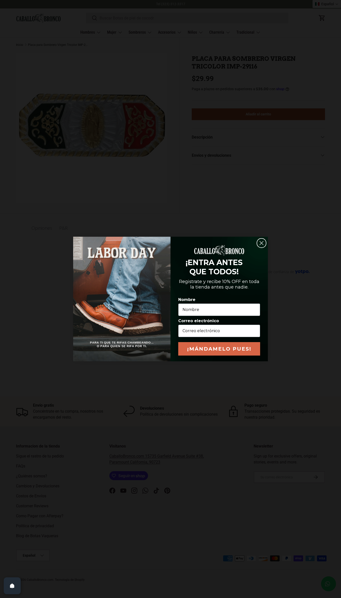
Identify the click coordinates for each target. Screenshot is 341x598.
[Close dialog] (261, 243)
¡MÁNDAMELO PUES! (219, 349)
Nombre (186, 299)
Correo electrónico (198, 320)
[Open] (12, 585)
